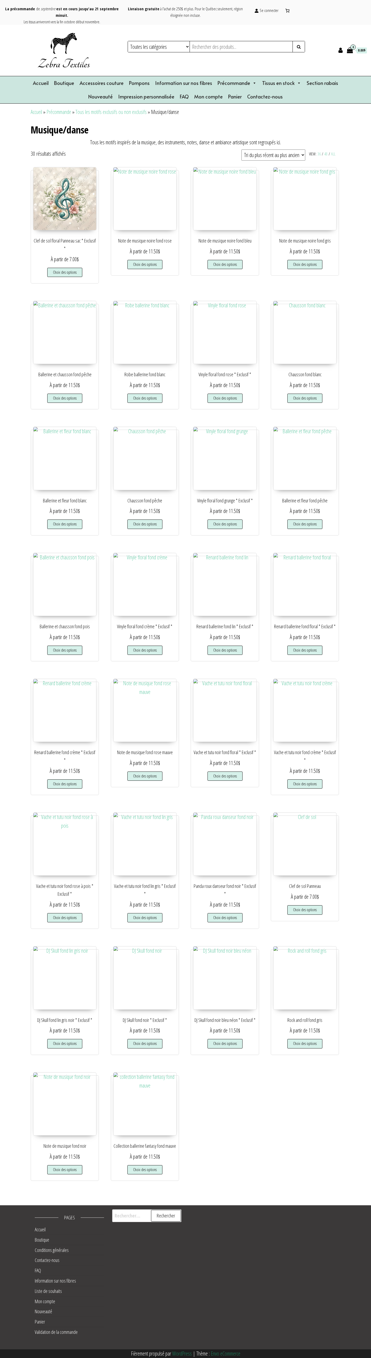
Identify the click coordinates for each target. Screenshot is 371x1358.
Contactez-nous (265, 96)
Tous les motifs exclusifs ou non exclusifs (111, 112)
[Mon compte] (340, 50)
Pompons (139, 82)
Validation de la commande (56, 1332)
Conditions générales (52, 1250)
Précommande (234, 82)
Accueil (41, 82)
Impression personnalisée (146, 96)
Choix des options (65, 272)
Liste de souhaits (48, 1291)
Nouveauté (100, 96)
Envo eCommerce (225, 1353)
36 (319, 154)
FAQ (184, 96)
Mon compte (208, 96)
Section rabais (322, 82)
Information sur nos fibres (183, 82)
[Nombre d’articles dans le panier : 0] (287, 10)
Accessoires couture (102, 82)
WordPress (182, 1353)
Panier (235, 96)
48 (326, 154)
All (333, 154)
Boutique (64, 82)
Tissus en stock (278, 82)
